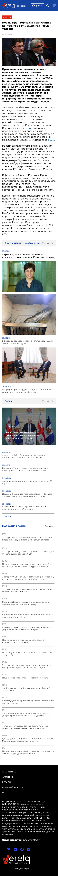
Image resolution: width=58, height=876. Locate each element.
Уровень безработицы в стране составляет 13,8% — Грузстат (28, 482)
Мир (4, 792)
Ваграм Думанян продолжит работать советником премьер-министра (28, 702)
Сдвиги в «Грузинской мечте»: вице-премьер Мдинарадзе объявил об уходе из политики (25, 469)
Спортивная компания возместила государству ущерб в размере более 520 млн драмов (26, 714)
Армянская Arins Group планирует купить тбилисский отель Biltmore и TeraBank (23, 456)
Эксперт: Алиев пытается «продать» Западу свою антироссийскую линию (27, 590)
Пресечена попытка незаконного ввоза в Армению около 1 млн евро (23, 641)
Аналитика (9, 771)
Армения (7, 777)
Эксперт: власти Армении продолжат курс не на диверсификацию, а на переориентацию (27, 666)
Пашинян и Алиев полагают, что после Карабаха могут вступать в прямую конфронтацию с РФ (27, 565)
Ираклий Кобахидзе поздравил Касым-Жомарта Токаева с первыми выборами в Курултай (27, 495)
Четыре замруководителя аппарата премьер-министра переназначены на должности (25, 727)
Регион (6, 782)
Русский (7, 17)
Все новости (50, 526)
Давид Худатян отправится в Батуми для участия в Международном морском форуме (27, 739)
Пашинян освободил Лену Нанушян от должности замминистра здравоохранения (28, 752)
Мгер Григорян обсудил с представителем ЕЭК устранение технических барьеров (26, 628)
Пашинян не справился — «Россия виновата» (25, 678)
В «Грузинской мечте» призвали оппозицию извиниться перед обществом (25, 508)
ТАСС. (51, 139)
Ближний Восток (12, 787)
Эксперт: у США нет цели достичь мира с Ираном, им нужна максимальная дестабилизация (28, 578)
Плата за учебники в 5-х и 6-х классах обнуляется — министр (27, 653)
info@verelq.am (22, 868)
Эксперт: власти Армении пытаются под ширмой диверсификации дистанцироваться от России (27, 538)
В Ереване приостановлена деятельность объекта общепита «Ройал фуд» (27, 615)
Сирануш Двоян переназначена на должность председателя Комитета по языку (25, 603)
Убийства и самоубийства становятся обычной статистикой (26, 689)
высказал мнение (21, 128)
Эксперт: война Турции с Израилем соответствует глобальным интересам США (28, 552)
